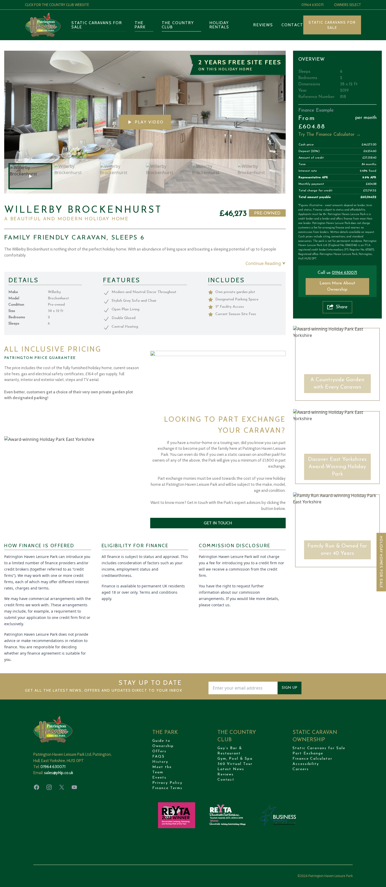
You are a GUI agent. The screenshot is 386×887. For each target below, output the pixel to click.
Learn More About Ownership (337, 286)
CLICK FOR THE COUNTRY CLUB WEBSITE (57, 5)
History (160, 762)
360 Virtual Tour (235, 764)
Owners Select (347, 5)
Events (159, 778)
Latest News (230, 769)
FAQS (158, 757)
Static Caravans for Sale (96, 24)
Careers (301, 769)
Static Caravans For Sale (332, 25)
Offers (159, 751)
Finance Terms (167, 788)
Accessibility (306, 764)
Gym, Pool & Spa (235, 759)
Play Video (149, 121)
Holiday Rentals (219, 24)
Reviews (263, 25)
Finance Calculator (312, 759)
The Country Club (178, 24)
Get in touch (218, 522)
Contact (292, 25)
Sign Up (289, 688)
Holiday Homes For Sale (381, 562)
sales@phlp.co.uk (58, 772)
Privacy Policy (167, 783)
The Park (140, 24)
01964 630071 (312, 5)
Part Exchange (308, 753)
